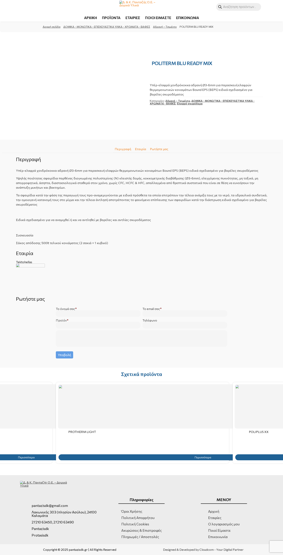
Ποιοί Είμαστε (219, 530)
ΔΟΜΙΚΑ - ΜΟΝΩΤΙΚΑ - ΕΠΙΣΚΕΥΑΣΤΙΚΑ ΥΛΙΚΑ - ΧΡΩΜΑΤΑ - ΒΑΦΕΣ (106, 26)
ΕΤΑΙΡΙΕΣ (133, 18)
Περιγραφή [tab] (123, 149)
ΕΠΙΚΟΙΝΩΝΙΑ (187, 18)
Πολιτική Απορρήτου (138, 518)
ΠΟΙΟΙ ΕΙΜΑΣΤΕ (158, 18)
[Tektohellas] (141, 278)
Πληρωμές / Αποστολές (140, 537)
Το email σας (151, 308)
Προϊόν (61, 320)
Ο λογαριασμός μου (224, 524)
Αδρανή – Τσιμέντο (165, 26)
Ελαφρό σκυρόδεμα (190, 103)
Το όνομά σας (65, 308)
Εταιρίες (214, 518)
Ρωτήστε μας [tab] (159, 149)
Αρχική (213, 511)
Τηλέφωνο (149, 320)
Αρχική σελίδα (51, 26)
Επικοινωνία (218, 537)
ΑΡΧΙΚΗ (90, 18)
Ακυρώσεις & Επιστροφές (141, 530)
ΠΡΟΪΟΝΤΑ (111, 18)
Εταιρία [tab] (140, 149)
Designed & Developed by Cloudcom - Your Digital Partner (203, 549)
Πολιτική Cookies (135, 524)
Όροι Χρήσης (131, 511)
